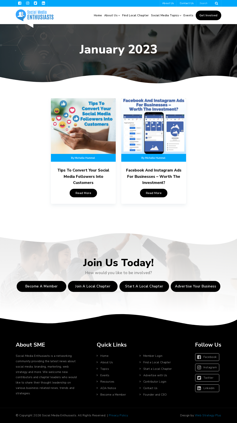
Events (188, 15)
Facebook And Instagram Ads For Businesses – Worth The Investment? (153, 176)
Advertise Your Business (195, 286)
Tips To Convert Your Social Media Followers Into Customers (83, 176)
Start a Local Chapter (157, 369)
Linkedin (209, 388)
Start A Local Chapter (144, 286)
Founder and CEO (155, 394)
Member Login (153, 356)
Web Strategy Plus (208, 415)
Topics (104, 369)
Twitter (208, 378)
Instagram (210, 367)
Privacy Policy (118, 415)
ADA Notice (108, 388)
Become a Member (41, 286)
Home (98, 15)
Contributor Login (154, 382)
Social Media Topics (165, 15)
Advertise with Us (155, 375)
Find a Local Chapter (157, 362)
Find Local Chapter (135, 15)
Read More (83, 193)
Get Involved (208, 15)
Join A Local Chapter (92, 286)
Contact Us (187, 3)
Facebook (210, 357)
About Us (168, 3)
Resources (107, 382)
